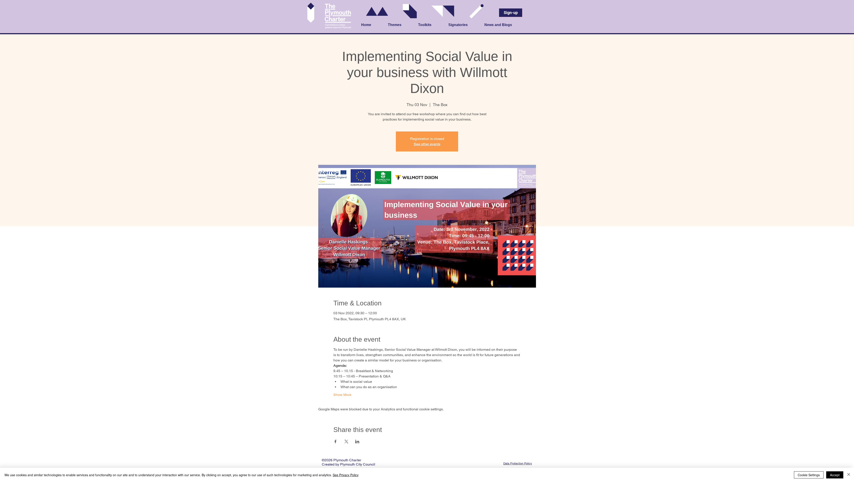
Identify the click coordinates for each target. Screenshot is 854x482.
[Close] (848, 474)
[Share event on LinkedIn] (357, 441)
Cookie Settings (809, 475)
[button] (401, 25)
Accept (835, 475)
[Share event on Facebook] (335, 441)
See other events (427, 144)
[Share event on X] (346, 441)
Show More (342, 395)
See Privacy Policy (346, 475)
